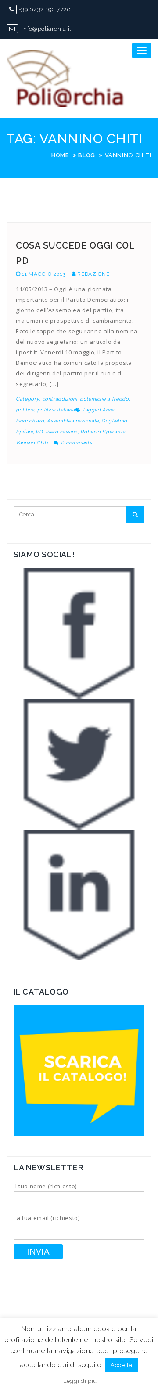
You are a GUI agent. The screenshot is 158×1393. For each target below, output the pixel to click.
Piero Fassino (62, 432)
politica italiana (56, 410)
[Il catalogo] (79, 1070)
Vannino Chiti (31, 443)
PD (39, 432)
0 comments (76, 443)
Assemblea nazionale (72, 421)
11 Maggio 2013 (43, 274)
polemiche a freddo (104, 399)
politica (25, 410)
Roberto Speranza (102, 432)
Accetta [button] (122, 1365)
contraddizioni (59, 399)
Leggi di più (80, 1381)
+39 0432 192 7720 (45, 9)
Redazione (93, 274)
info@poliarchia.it (46, 28)
